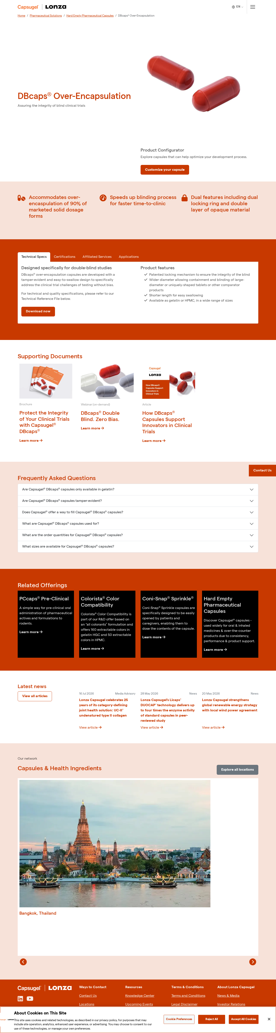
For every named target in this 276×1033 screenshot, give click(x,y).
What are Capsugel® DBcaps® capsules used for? (60, 524)
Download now (38, 311)
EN (238, 6)
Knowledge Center (139, 996)
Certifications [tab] (64, 257)
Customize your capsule (165, 170)
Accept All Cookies (243, 1019)
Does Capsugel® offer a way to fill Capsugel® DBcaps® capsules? (72, 512)
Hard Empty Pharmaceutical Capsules (90, 15)
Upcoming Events (139, 1004)
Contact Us (88, 996)
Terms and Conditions (188, 996)
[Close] (269, 1019)
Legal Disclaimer (184, 1004)
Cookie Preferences (179, 1019)
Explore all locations (237, 770)
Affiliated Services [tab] (97, 257)
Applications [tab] (129, 257)
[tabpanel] (138, 293)
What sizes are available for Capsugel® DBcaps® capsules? (68, 547)
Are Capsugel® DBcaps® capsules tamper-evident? (62, 501)
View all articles (34, 696)
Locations (86, 1004)
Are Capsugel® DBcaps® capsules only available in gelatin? (68, 489)
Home (21, 15)
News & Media (228, 996)
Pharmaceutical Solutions (46, 15)
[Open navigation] (252, 7)
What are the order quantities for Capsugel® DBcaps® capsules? (72, 535)
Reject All (211, 1019)
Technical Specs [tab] (34, 257)
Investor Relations (231, 1004)
